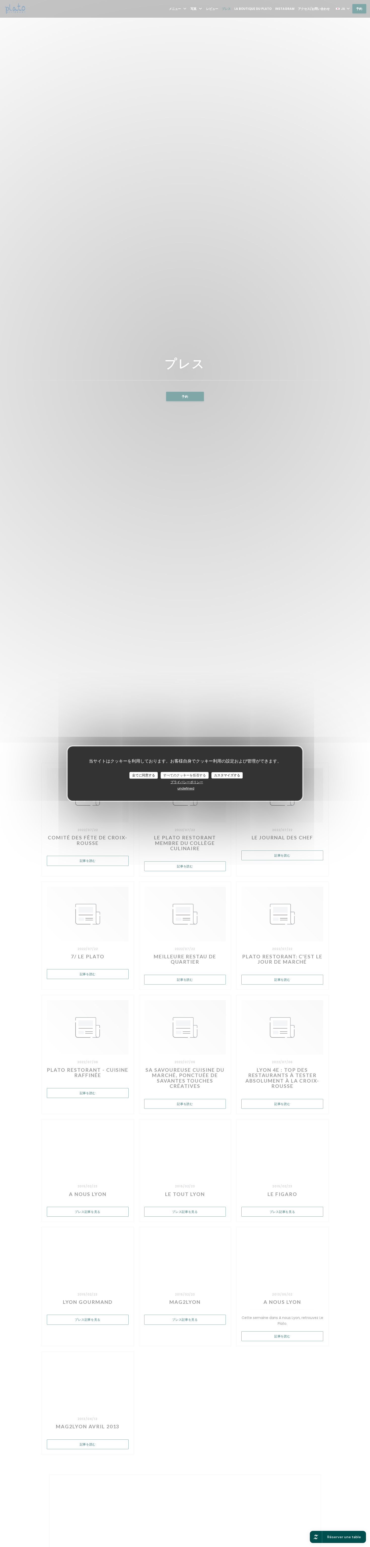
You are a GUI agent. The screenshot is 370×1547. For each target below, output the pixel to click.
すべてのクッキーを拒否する (184, 775)
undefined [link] (185, 788)
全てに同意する (143, 775)
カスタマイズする (227, 775)
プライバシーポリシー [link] (186, 782)
